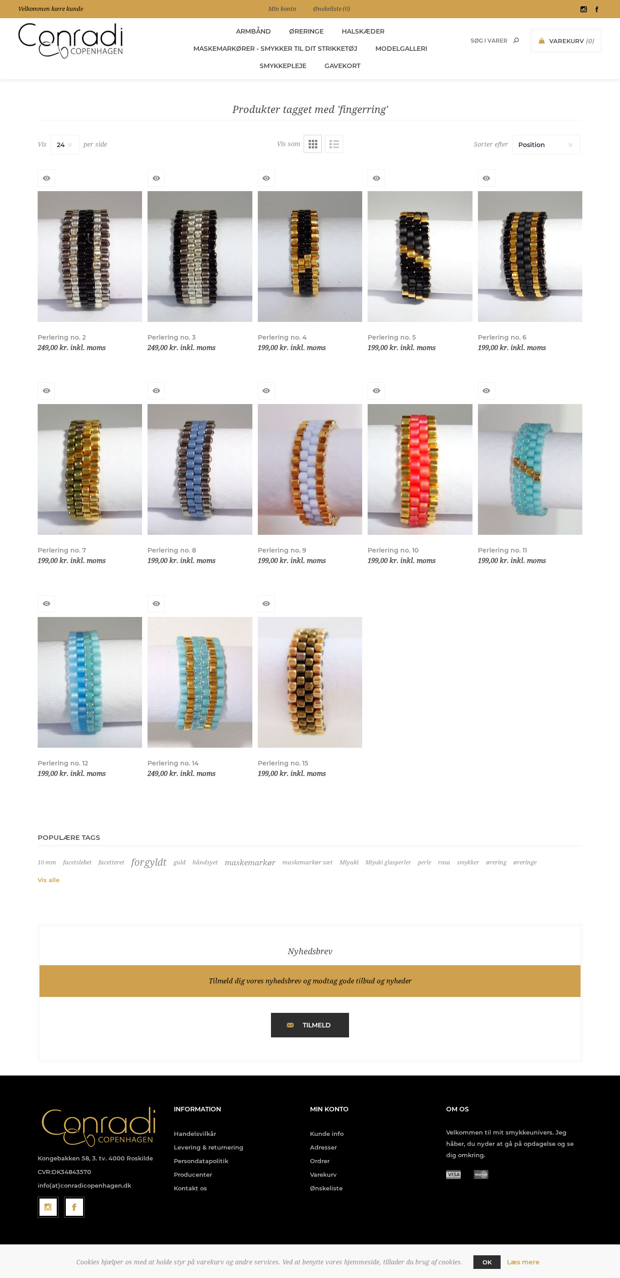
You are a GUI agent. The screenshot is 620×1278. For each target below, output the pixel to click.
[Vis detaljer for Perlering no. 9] (310, 469)
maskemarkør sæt (307, 862)
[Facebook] (74, 1207)
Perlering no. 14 (173, 763)
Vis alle (48, 879)
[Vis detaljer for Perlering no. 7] (90, 469)
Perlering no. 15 (283, 763)
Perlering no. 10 (393, 550)
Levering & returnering (208, 1147)
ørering (496, 862)
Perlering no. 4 (282, 337)
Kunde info (327, 1133)
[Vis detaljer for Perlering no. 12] (90, 682)
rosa (444, 862)
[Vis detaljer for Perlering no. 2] (90, 256)
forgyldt (149, 862)
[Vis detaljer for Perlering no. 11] (530, 469)
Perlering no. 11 (502, 550)
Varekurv (323, 1174)
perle (424, 862)
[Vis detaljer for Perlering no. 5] (420, 256)
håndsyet (205, 862)
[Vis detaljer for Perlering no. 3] (200, 256)
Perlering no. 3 (172, 337)
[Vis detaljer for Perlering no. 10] (420, 469)
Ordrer (320, 1161)
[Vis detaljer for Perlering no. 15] (310, 682)
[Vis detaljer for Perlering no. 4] (310, 256)
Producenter (193, 1174)
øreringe (524, 862)
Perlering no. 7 (62, 550)
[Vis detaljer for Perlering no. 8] (200, 469)
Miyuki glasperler (388, 862)
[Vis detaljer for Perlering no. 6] (530, 256)
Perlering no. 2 (62, 337)
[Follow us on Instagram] (48, 1207)
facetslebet (77, 862)
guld (179, 862)
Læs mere (523, 1262)
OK (487, 1262)
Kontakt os (190, 1188)
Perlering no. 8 (172, 550)
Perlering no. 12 (63, 763)
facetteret (111, 862)
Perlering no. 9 (282, 550)
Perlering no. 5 (392, 337)
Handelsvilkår (195, 1133)
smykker (468, 862)
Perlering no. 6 (502, 337)
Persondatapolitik (201, 1161)
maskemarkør (250, 862)
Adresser (323, 1147)
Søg (516, 40)
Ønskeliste (326, 1188)
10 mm (47, 862)
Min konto (282, 8)
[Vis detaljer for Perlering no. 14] (200, 682)
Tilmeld (317, 1025)
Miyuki (349, 862)
